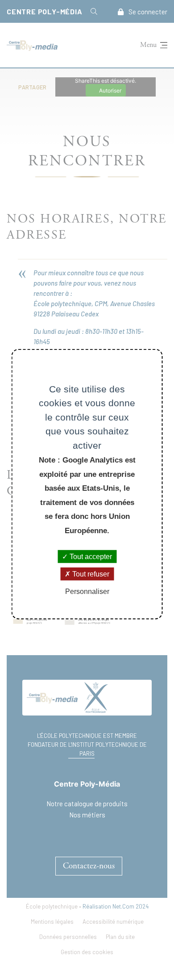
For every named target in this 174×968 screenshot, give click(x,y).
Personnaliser (87, 591)
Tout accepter (90, 556)
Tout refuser (89, 574)
